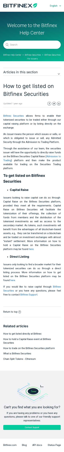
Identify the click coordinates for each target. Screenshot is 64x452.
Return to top (10, 311)
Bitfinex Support (28, 294)
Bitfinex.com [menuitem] (10, 445)
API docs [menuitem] (37, 445)
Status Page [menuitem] (54, 445)
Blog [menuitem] (24, 445)
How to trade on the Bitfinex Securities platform (29, 348)
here (12, 280)
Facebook (49, 104)
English (54, 5)
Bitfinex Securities (33, 55)
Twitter (54, 104)
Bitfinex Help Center (12, 55)
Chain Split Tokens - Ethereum (19, 358)
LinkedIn (59, 104)
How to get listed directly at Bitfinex (22, 333)
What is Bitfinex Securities (17, 353)
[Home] (20, 6)
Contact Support (32, 427)
